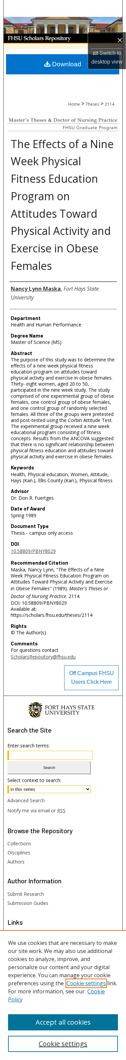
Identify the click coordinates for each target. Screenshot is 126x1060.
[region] (63, 995)
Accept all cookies (63, 1022)
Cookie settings (86, 983)
